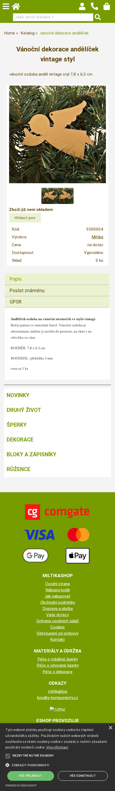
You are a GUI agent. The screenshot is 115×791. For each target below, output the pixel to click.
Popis (16, 279)
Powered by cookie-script (21, 785)
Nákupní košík (57, 590)
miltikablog (57, 691)
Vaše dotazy (57, 614)
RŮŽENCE (18, 469)
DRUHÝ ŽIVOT (24, 410)
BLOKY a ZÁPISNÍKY (31, 454)
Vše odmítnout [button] (83, 776)
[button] (57, 764)
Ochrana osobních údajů (57, 621)
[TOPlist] (57, 709)
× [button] (110, 728)
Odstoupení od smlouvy (57, 633)
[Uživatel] (84, 7)
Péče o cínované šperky (58, 665)
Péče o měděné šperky (57, 659)
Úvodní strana (57, 583)
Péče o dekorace (57, 671)
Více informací (57, 747)
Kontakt (57, 639)
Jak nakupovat (57, 596)
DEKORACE (20, 439)
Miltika (97, 237)
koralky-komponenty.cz (57, 697)
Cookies (57, 627)
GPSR (16, 302)
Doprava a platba (58, 608)
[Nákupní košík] (109, 7)
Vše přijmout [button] (30, 776)
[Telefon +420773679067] (97, 10)
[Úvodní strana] (18, 7)
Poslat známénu (27, 290)
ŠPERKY (17, 425)
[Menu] (6, 6)
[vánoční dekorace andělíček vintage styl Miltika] (57, 134)
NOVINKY (18, 395)
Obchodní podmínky (57, 602)
